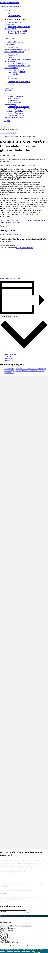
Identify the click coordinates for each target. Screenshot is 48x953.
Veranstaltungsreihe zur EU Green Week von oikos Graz (25, 369)
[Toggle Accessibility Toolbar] (1, 918)
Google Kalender (10, 354)
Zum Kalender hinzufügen (9, 316)
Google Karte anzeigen (24, 248)
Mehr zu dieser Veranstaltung (10, 278)
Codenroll (24, 946)
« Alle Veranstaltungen (8, 133)
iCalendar (7, 356)
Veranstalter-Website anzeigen (10, 235)
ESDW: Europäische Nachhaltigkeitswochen (15, 891)
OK (36, 952)
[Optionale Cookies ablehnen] (39, 952)
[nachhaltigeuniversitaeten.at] (10, 6)
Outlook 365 (8, 358)
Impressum (10, 916)
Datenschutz (20, 916)
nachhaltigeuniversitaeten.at (9, 3)
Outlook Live (9, 360)
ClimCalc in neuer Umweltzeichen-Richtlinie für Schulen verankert (23, 884)
